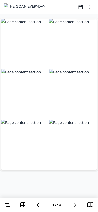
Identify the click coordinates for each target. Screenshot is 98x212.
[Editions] (90, 205)
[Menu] (90, 7)
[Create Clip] (7, 204)
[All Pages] (23, 204)
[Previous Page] (38, 205)
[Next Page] (75, 205)
